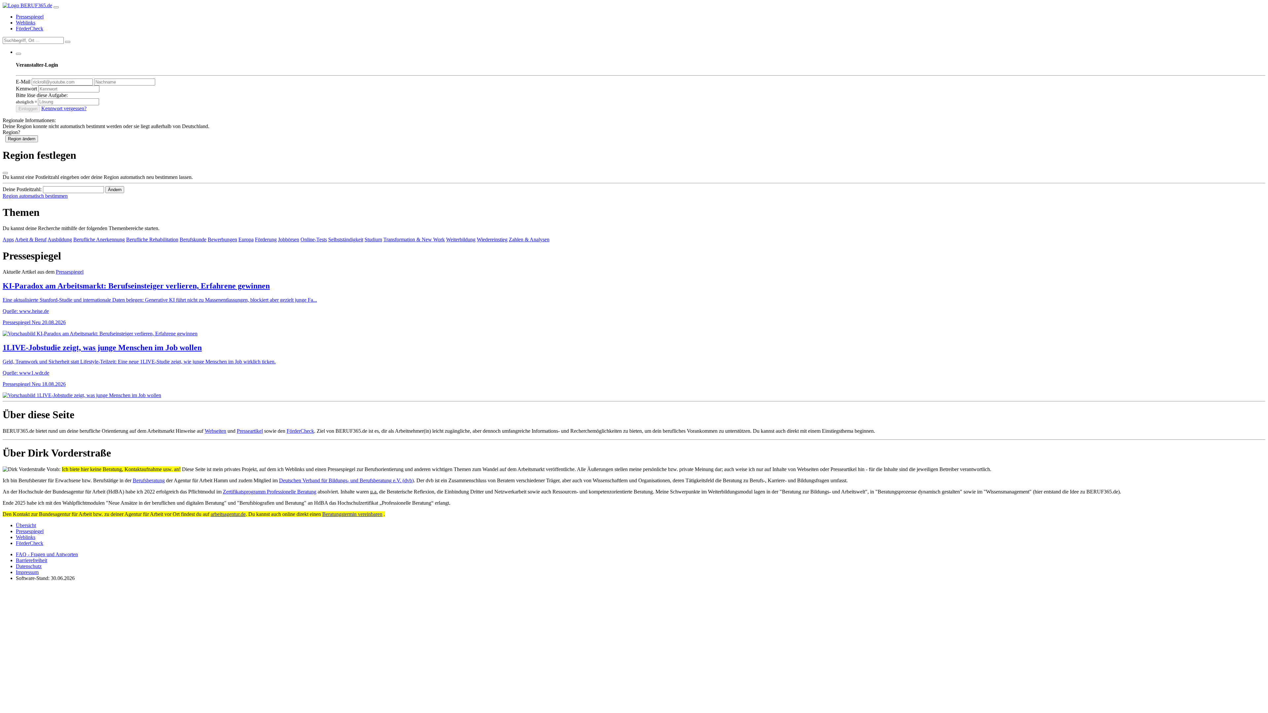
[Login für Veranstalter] (18, 54)
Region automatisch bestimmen (35, 196)
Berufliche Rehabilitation (152, 239)
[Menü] (56, 7)
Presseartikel (250, 431)
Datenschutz (29, 566)
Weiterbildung (461, 239)
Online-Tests (313, 239)
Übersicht (26, 525)
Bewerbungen (222, 239)
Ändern (115, 189)
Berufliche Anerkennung (99, 239)
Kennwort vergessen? (64, 108)
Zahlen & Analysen (529, 239)
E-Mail (23, 82)
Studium (373, 239)
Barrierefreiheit (31, 560)
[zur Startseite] (27, 5)
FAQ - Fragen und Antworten (47, 554)
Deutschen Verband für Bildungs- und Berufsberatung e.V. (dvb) (346, 480)
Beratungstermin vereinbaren (352, 514)
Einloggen (27, 108)
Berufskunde (193, 239)
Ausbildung (60, 239)
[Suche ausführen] (67, 42)
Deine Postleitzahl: (22, 189)
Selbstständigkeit (345, 239)
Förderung (266, 239)
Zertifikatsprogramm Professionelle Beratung (269, 491)
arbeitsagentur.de (228, 514)
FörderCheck (29, 28)
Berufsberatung (149, 480)
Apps (8, 239)
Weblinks (25, 22)
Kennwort (26, 88)
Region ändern (21, 138)
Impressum (27, 572)
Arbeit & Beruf (31, 239)
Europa (246, 239)
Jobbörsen (288, 239)
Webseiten (215, 431)
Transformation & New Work (414, 239)
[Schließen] (5, 173)
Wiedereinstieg (492, 239)
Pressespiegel (30, 16)
